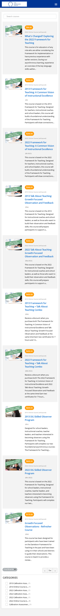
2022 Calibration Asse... (19, 590)
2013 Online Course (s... (19, 587)
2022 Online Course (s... (19, 601)
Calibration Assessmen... (20, 604)
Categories (10, 577)
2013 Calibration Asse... (19, 583)
